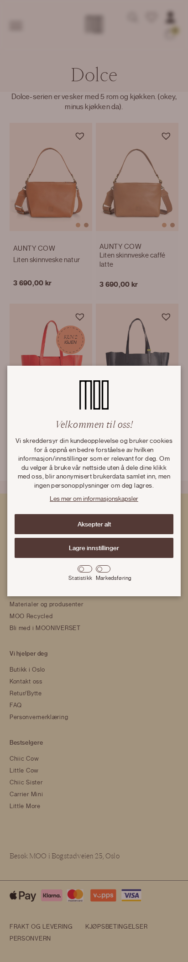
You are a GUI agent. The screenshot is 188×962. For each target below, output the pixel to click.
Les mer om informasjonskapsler (94, 499)
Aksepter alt (94, 524)
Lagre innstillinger (94, 548)
